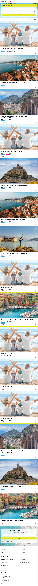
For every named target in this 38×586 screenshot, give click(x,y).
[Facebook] (1, 572)
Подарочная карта (22, 560)
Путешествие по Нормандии (14, 185)
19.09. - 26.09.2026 (4, 255)
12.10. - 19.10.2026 (4, 420)
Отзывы (20, 565)
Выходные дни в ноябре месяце (6, 563)
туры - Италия (21, 550)
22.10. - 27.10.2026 (4, 521)
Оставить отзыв (22, 559)
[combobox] (32, 19)
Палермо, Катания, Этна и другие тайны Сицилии (14, 117)
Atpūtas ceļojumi (3, 549)
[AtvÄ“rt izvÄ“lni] (36, 1)
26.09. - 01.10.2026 (4, 321)
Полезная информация (23, 557)
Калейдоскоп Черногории (13, 82)
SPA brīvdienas (3, 553)
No (2, 53)
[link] (19, 38)
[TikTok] (7, 572)
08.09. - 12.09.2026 (4, 187)
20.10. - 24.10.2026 (4, 487)
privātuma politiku (10, 541)
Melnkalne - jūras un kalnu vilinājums (15, 253)
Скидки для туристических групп (25, 562)
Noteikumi (7, 582)
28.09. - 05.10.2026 (4, 355)
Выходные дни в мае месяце (6, 560)
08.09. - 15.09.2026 (4, 221)
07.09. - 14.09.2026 (4, 153)
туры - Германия (22, 552)
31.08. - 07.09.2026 (4, 49)
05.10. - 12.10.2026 (4, 387)
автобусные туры (4, 550)
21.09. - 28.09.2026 (4, 289)
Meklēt (18, 14)
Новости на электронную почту (24, 566)
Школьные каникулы (4, 557)
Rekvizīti (6, 583)
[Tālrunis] (34, 1)
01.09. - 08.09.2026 (4, 83)
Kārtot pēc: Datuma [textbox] (32, 19)
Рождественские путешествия (6, 565)
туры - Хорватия (22, 549)
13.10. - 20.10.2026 (4, 453)
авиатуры (2, 552)
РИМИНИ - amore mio (12, 48)
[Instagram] (3, 572)
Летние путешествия (4, 562)
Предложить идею (22, 563)
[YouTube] (5, 572)
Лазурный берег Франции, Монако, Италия (17, 320)
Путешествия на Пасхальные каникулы (7, 559)
